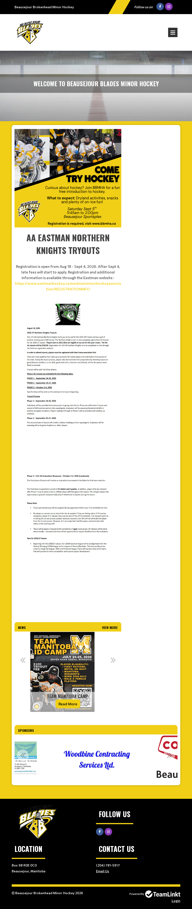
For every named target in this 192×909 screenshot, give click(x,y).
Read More (68, 704)
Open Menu (172, 32)
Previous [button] (23, 660)
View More (110, 627)
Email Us (102, 871)
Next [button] (113, 660)
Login (176, 901)
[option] (68, 672)
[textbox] (68, 178)
